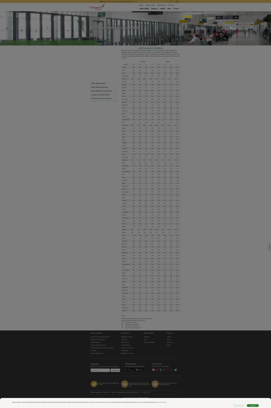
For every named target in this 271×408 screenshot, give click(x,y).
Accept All (252, 405)
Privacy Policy (162, 402)
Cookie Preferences (238, 405)
